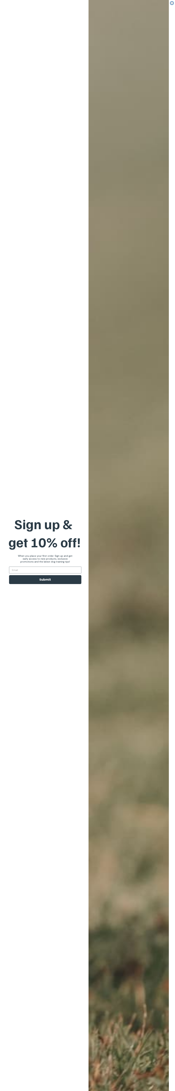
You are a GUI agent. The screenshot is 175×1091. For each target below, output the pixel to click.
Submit (45, 579)
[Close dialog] (172, 3)
